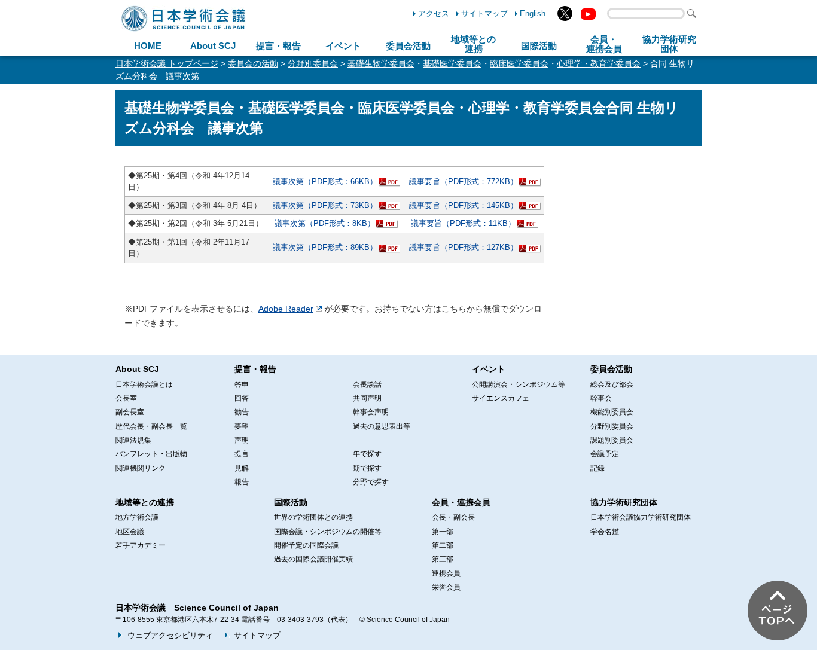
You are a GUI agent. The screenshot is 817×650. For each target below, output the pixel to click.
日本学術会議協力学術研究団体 (640, 517)
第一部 (442, 531)
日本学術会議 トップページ (166, 63)
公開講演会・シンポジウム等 (518, 384)
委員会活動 (408, 46)
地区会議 (129, 531)
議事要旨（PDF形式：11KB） (463, 223)
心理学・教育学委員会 (599, 63)
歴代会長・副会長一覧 (151, 426)
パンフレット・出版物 (151, 454)
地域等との (473, 44)
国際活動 (539, 46)
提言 (241, 454)
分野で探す (371, 482)
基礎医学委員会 (452, 63)
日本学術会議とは (144, 384)
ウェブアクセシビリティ (170, 635)
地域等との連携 (144, 502)
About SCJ (213, 46)
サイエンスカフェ (500, 398)
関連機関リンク (140, 468)
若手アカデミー (140, 545)
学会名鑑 (604, 531)
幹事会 (601, 398)
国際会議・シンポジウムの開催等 (328, 531)
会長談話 (367, 384)
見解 (241, 468)
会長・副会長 (453, 517)
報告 (241, 482)
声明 (241, 440)
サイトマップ (484, 13)
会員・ (604, 44)
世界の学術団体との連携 (313, 517)
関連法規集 (133, 440)
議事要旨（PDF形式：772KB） (463, 181)
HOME (147, 46)
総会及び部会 (611, 384)
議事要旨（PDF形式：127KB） (463, 247)
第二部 (442, 545)
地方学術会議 (136, 517)
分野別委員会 (313, 63)
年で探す (367, 454)
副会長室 (129, 412)
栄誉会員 (446, 587)
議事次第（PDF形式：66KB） (325, 181)
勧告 (241, 412)
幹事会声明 (371, 412)
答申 (241, 384)
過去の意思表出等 (381, 426)
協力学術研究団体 (623, 502)
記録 (597, 468)
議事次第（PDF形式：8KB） (325, 223)
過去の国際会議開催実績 (313, 559)
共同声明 (367, 398)
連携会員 (446, 573)
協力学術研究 (669, 44)
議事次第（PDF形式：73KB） (325, 205)
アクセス (433, 13)
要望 (241, 426)
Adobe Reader (285, 308)
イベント (343, 46)
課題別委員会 (611, 440)
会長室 (126, 398)
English (532, 13)
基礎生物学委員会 (380, 63)
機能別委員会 (611, 412)
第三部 (442, 559)
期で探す (367, 468)
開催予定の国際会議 (306, 545)
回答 (241, 398)
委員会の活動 (253, 63)
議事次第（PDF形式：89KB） (325, 247)
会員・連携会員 (461, 502)
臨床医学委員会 (519, 63)
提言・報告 (278, 46)
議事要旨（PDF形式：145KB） (463, 205)
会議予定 (604, 454)
